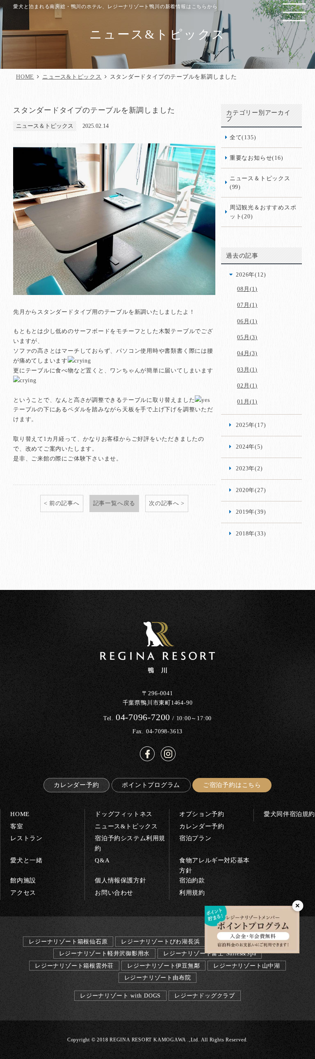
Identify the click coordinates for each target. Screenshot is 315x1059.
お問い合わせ (114, 892)
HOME (25, 76)
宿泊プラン (195, 838)
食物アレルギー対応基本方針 (214, 865)
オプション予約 (201, 813)
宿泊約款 (192, 880)
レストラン (26, 838)
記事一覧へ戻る (114, 503)
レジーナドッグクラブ (204, 995)
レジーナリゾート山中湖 (246, 965)
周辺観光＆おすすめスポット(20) (263, 211)
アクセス (23, 892)
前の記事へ (64, 503)
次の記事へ (164, 503)
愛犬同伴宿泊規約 (289, 813)
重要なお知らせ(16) (256, 157)
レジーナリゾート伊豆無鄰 (163, 965)
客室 (16, 826)
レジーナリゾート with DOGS (120, 995)
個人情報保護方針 (120, 880)
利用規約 (192, 892)
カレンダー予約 (76, 784)
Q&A (102, 860)
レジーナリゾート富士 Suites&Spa (209, 953)
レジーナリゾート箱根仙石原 (68, 941)
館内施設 (23, 880)
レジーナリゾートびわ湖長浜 (160, 941)
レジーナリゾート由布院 (157, 977)
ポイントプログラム (151, 784)
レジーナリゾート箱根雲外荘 (74, 965)
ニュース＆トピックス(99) (260, 182)
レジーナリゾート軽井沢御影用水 (104, 953)
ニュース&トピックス (72, 76)
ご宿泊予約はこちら (232, 784)
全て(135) (243, 137)
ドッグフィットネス (123, 813)
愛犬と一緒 (26, 860)
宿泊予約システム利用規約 (130, 843)
